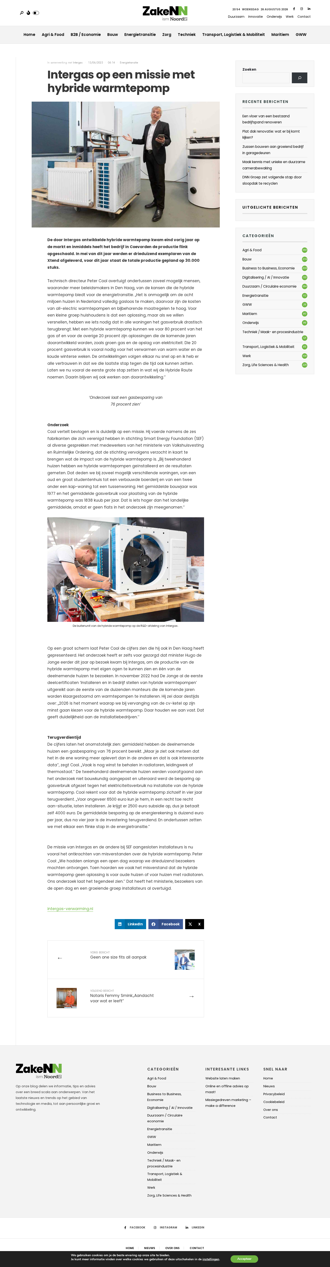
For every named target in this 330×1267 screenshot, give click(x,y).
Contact (304, 16)
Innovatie (255, 16)
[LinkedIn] (309, 9)
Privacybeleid (274, 1094)
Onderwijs (274, 16)
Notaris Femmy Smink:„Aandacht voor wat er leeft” (122, 996)
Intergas (78, 63)
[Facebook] (294, 9)
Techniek (187, 34)
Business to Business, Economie (268, 268)
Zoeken (249, 69)
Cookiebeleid (273, 1102)
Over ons (270, 1110)
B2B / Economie (86, 34)
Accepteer (244, 1259)
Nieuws (269, 1086)
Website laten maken (222, 1078)
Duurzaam (236, 16)
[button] (130, 924)
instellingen (210, 1259)
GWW (301, 34)
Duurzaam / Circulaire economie (269, 286)
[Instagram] (301, 9)
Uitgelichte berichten (270, 207)
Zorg (166, 34)
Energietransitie (140, 34)
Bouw (112, 34)
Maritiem (280, 34)
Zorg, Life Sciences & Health (265, 365)
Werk (290, 16)
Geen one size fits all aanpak (118, 955)
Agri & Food (53, 34)
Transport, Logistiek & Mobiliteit (233, 34)
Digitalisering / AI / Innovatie (265, 277)
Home (29, 34)
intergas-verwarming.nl (70, 908)
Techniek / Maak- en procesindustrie (272, 332)
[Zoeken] (299, 77)
